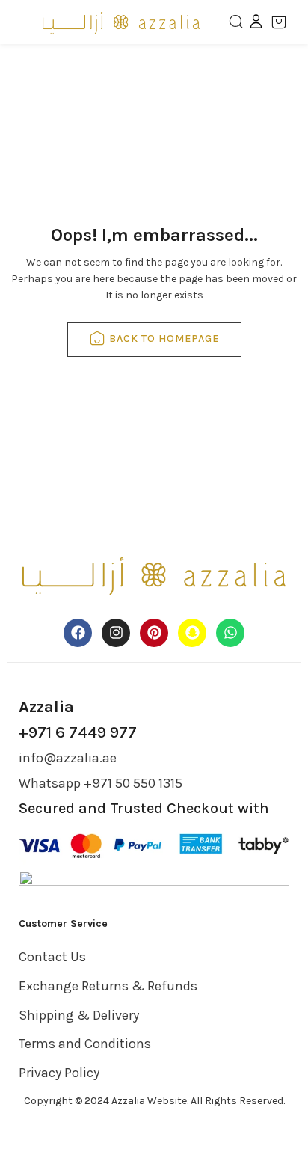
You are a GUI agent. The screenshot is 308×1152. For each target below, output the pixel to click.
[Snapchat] (192, 633)
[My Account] (256, 20)
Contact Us (52, 957)
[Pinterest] (154, 633)
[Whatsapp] (230, 633)
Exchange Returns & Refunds (108, 986)
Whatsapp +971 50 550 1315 (100, 783)
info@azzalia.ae (68, 758)
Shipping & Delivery (79, 1015)
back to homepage (164, 338)
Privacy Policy (59, 1072)
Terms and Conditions (85, 1043)
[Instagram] (116, 633)
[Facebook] (78, 633)
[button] (284, 22)
